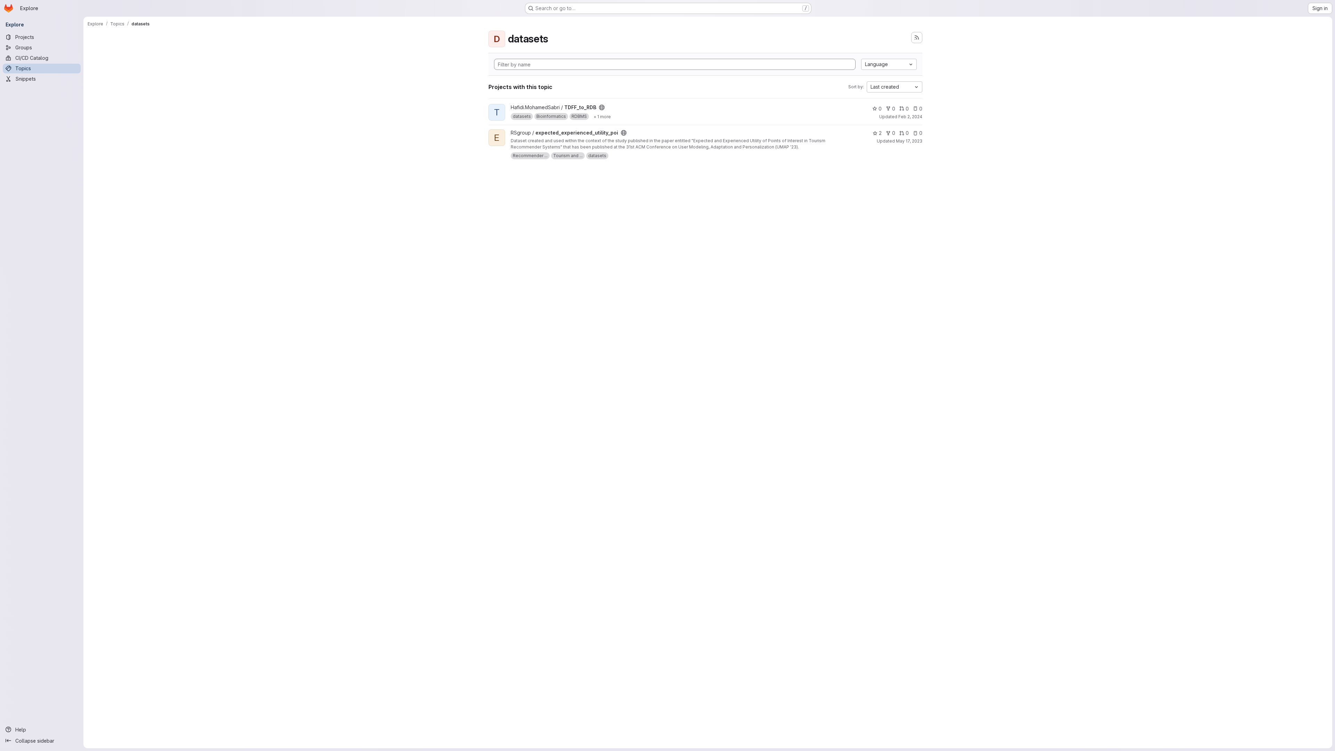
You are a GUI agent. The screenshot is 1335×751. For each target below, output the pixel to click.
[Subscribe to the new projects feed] (916, 37)
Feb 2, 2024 (910, 116)
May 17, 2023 (909, 141)
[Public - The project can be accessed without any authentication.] (602, 107)
